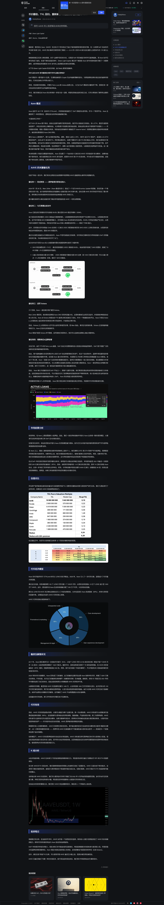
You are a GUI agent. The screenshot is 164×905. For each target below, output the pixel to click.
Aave (115, 71)
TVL (115, 75)
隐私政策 (66, 903)
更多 (138, 82)
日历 (53, 8)
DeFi (121, 71)
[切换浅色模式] (138, 3)
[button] (141, 3)
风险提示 (73, 903)
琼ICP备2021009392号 (118, 903)
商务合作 (58, 903)
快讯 (34, 8)
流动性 (136, 71)
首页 (25, 8)
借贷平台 (128, 71)
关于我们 (37, 903)
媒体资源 (44, 903)
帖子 (34, 540)
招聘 (79, 903)
